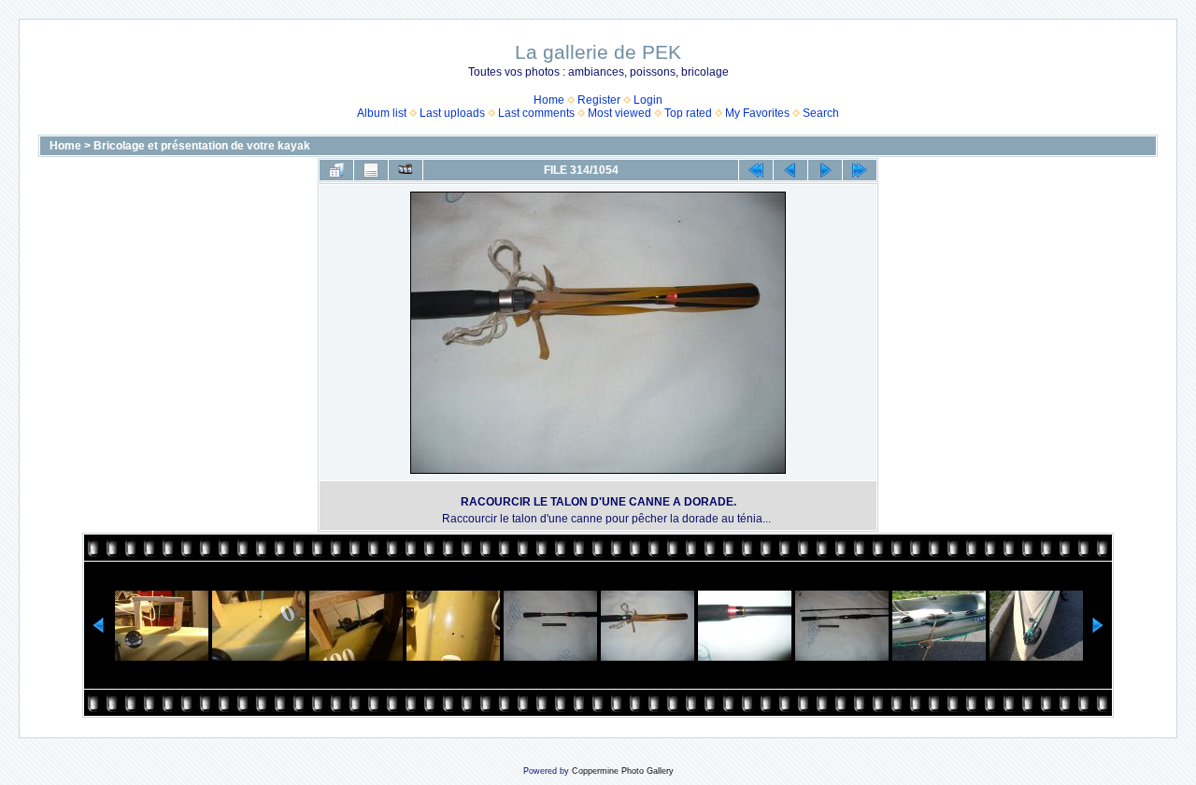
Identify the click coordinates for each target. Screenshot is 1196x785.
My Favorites (757, 113)
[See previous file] (790, 170)
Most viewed (619, 113)
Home (549, 100)
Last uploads (452, 113)
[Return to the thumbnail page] (336, 170)
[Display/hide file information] (371, 170)
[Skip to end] (859, 170)
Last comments (536, 113)
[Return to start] (756, 170)
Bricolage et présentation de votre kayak (201, 145)
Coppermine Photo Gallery (623, 771)
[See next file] (825, 170)
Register (598, 100)
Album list (381, 113)
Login (648, 100)
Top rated (688, 113)
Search (821, 113)
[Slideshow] (405, 170)
